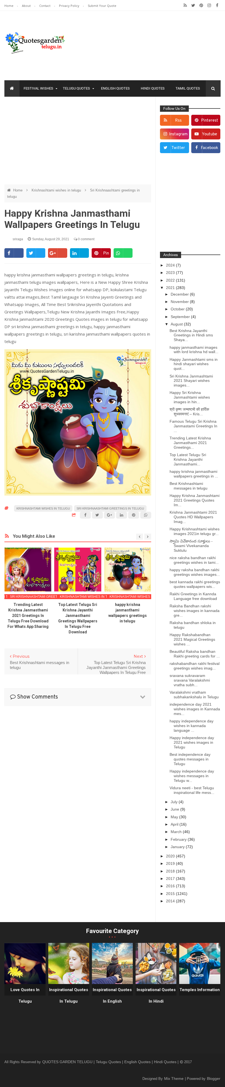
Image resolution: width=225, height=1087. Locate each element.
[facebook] (217, 5)
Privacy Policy (69, 6)
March (177, 831)
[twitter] (193, 5)
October (178, 309)
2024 (171, 265)
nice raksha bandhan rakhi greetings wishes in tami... (194, 560)
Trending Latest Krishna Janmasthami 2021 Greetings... (190, 443)
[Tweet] (35, 253)
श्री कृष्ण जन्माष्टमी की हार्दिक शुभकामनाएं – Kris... (189, 411)
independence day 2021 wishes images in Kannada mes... (195, 709)
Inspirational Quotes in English (112, 995)
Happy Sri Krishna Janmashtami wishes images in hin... (190, 397)
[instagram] (209, 5)
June (175, 809)
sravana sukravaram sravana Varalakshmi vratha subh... (190, 680)
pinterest (209, 121)
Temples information (199, 989)
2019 (171, 863)
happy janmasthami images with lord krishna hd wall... (194, 349)
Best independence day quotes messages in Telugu (190, 759)
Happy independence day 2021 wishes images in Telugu (192, 742)
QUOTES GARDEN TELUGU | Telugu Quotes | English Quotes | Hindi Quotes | (111, 1062)
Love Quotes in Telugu (25, 995)
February (179, 839)
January (178, 847)
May (175, 817)
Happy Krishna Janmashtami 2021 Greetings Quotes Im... (195, 500)
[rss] (185, 5)
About (27, 6)
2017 (171, 878)
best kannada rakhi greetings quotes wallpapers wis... (195, 584)
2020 (171, 856)
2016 (171, 886)
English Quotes (115, 88)
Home (9, 6)
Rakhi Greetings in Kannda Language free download (193, 596)
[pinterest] (201, 5)
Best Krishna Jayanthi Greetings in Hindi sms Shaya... (191, 335)
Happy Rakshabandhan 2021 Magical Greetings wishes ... (192, 639)
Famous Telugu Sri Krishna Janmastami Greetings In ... (193, 426)
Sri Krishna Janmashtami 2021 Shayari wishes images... (191, 381)
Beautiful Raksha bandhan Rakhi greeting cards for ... (195, 653)
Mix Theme (174, 1078)
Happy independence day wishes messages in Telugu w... (192, 776)
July (175, 802)
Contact (45, 6)
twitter (178, 148)
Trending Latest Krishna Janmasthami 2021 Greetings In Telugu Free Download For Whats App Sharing (28, 615)
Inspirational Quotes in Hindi (156, 995)
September (181, 316)
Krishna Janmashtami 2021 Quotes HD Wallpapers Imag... (193, 517)
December (180, 294)
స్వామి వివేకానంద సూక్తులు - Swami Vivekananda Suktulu (191, 546)
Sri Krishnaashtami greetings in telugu (110, 508)
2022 (171, 280)
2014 (171, 901)
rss (178, 121)
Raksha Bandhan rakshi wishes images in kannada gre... (195, 610)
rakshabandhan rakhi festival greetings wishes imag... (195, 665)
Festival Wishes (38, 88)
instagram (178, 134)
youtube (209, 134)
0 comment (85, 239)
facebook (209, 148)
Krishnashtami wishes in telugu (57, 190)
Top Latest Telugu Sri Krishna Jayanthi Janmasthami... (188, 459)
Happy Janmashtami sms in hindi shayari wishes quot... (194, 364)
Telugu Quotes (76, 88)
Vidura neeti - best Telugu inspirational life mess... (192, 790)
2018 (171, 871)
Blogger (213, 1078)
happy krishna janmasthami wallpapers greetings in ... (194, 473)
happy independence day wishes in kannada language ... (191, 726)
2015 (171, 893)
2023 (171, 272)
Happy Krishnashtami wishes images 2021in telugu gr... (195, 531)
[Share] (13, 253)
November (180, 301)
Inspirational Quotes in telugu (68, 995)
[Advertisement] (78, 140)
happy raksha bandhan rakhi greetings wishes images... (195, 572)
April (175, 824)
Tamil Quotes (188, 88)
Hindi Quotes (153, 88)
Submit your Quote (102, 6)
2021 (171, 287)
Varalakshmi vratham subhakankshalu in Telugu (194, 694)
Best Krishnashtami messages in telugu (188, 485)
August (177, 324)
